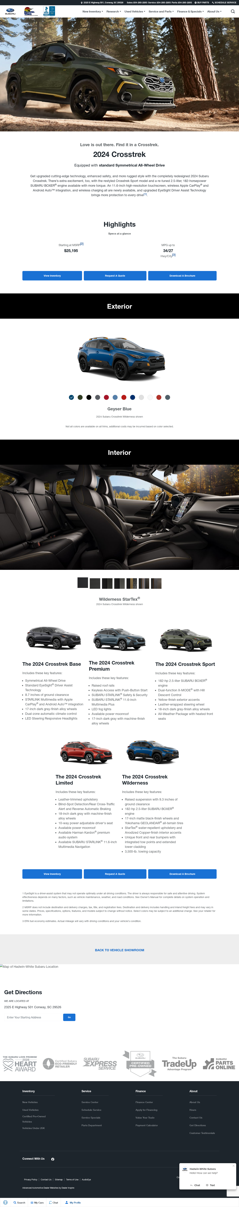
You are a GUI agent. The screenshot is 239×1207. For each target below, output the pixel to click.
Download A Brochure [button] (182, 276)
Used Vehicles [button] (133, 12)
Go (69, 1017)
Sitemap (59, 1179)
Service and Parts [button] (160, 12)
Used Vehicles (30, 1109)
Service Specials (91, 1117)
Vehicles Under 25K (33, 1128)
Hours (192, 1109)
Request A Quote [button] (115, 276)
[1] (145, 194)
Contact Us (195, 1117)
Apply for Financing (146, 1109)
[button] (3, 2)
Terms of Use (72, 1179)
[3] (173, 255)
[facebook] (53, 1159)
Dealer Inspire (68, 1188)
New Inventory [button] (91, 12)
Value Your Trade (145, 1117)
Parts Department (92, 1125)
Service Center (90, 1102)
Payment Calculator (147, 1125)
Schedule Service (91, 1109)
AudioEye (86, 1179)
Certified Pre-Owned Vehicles (34, 1119)
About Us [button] (213, 12)
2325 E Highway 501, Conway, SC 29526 (103, 3)
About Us (194, 1102)
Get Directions (197, 1125)
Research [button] (112, 12)
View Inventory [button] (52, 276)
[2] (81, 244)
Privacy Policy (30, 1179)
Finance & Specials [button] (189, 12)
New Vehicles (30, 1102)
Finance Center (144, 1102)
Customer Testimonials (202, 1132)
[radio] (71, 397)
